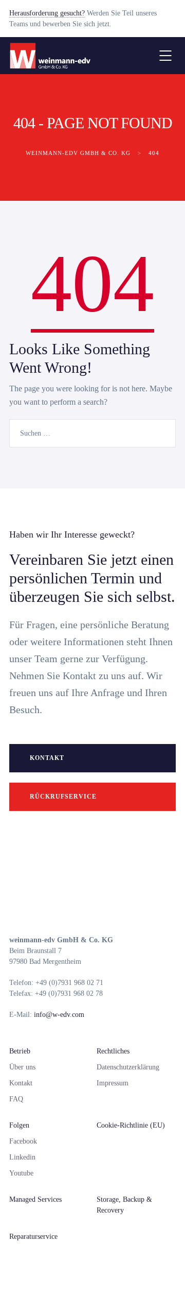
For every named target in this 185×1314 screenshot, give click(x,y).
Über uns (22, 1067)
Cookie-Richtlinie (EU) (131, 1125)
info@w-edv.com (59, 1014)
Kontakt (47, 758)
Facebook (23, 1141)
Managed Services (35, 1199)
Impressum (112, 1083)
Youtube (21, 1173)
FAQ (16, 1099)
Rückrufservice (63, 796)
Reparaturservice (33, 1236)
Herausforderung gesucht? (47, 13)
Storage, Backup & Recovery (124, 1205)
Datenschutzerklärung (128, 1067)
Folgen (19, 1125)
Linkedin (22, 1157)
